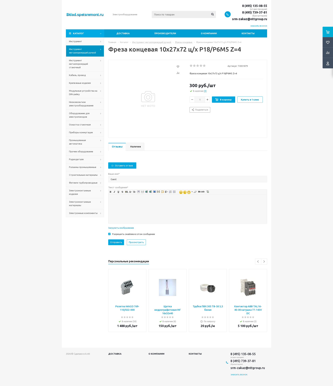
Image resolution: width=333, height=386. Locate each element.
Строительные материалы (83, 175)
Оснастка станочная (80, 124)
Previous (258, 261)
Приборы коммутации (81, 132)
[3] (197, 65)
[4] (201, 65)
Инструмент (75, 41)
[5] (204, 65)
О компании (209, 33)
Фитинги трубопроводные (83, 182)
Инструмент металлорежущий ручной (82, 51)
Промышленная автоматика (77, 142)
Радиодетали (76, 159)
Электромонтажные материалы (80, 203)
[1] (191, 65)
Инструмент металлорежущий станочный (78, 64)
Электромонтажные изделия (80, 192)
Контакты (248, 33)
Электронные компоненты (83, 213)
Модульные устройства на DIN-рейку (83, 92)
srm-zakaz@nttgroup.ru (249, 18)
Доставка (123, 33)
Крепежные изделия (80, 83)
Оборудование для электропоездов (79, 115)
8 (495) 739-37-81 (254, 12)
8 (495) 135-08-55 (254, 5)
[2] (194, 65)
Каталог (78, 33)
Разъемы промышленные (82, 167)
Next (264, 261)
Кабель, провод (77, 75)
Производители (165, 33)
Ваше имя (114, 174)
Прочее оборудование (81, 151)
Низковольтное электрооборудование (81, 104)
